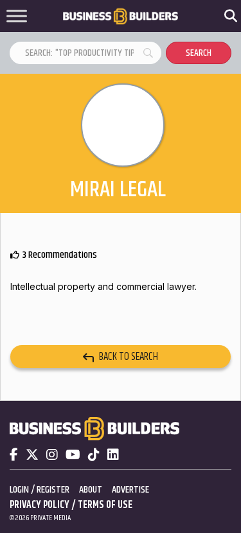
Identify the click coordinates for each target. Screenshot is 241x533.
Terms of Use (105, 505)
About (90, 490)
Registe (51, 490)
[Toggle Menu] (16, 16)
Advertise (130, 490)
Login (19, 490)
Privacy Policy (39, 505)
